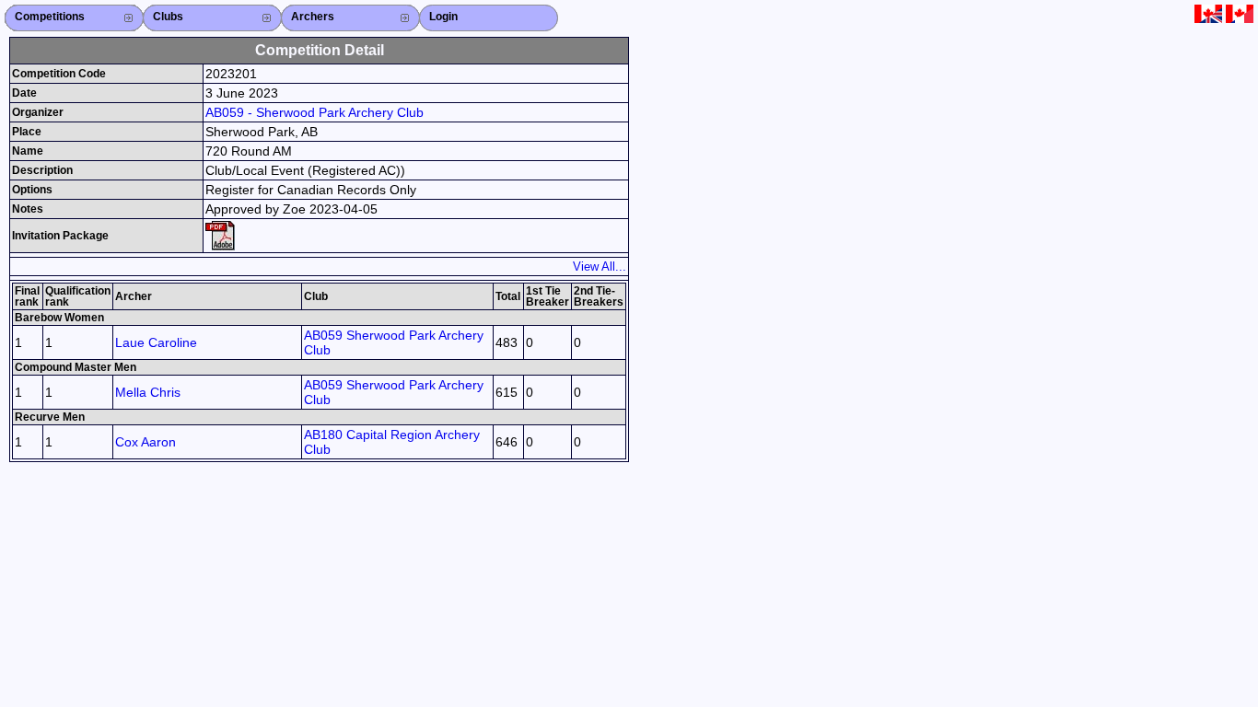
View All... (599, 266)
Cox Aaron (145, 442)
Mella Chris (148, 392)
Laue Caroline (156, 342)
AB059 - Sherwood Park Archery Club (314, 112)
